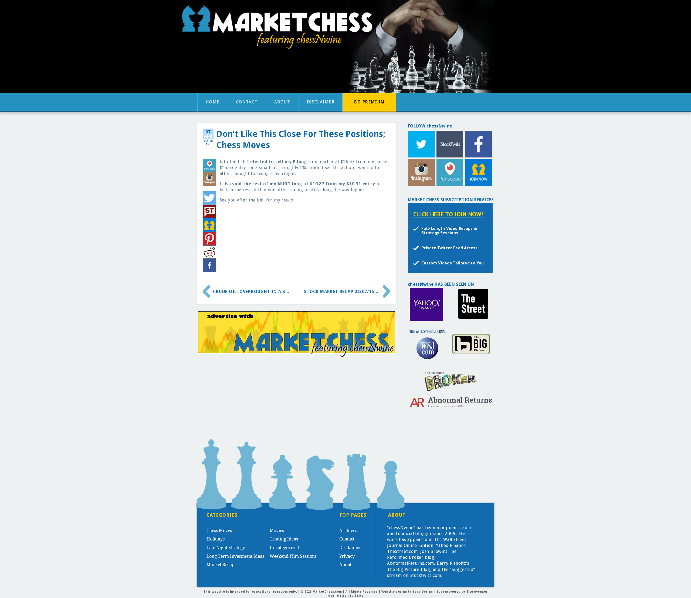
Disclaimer (320, 102)
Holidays (215, 539)
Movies (277, 530)
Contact (247, 102)
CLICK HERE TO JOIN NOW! (448, 214)
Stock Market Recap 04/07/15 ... (342, 291)
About (282, 102)
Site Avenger (477, 591)
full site (357, 595)
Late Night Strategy (225, 547)
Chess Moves (219, 530)
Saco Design (423, 591)
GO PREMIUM (369, 102)
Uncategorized (284, 547)
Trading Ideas (284, 539)
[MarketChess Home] (279, 28)
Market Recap (220, 564)
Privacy (347, 556)
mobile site (336, 595)
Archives (348, 530)
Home (213, 102)
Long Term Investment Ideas (235, 556)
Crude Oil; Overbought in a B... (251, 291)
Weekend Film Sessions (293, 556)
